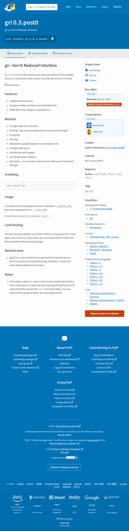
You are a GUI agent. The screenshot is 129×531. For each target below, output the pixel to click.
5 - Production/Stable (101, 209)
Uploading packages (24, 359)
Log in (105, 6)
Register (117, 6)
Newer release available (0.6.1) (104, 104)
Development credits (102, 371)
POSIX (93, 253)
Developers (96, 227)
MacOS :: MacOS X (99, 246)
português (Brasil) (52, 484)
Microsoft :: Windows (101, 250)
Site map (64, 452)
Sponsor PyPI (104, 367)
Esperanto (66, 486)
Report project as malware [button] (105, 313)
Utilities (94, 304)
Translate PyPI (102, 363)
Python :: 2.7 (96, 266)
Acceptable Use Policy (63, 406)
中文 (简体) (99, 484)
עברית (57, 486)
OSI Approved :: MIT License (104, 237)
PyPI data (91, 94)
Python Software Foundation (63, 443)
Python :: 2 (95, 263)
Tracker (93, 80)
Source (92, 75)
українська (67, 484)
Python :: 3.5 (96, 277)
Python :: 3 (95, 269)
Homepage (94, 70)
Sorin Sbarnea (113, 147)
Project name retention (24, 367)
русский (123, 484)
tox (91, 218)
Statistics (64, 363)
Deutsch (88, 484)
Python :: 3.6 (96, 280)
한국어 (77, 486)
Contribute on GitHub (102, 359)
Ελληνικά (78, 484)
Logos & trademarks (64, 367)
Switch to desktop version (64, 467)
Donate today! (64, 434)
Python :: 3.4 (96, 273)
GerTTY (13, 257)
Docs (78, 6)
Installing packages (24, 355)
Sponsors (91, 6)
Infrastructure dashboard (63, 359)
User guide (24, 363)
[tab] (15, 53)
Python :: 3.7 (96, 284)
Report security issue (64, 394)
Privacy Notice (63, 402)
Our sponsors (64, 371)
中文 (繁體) (112, 484)
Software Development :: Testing (107, 300)
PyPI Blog (63, 355)
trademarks (93, 440)
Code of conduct (63, 398)
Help (68, 6)
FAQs (25, 371)
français (30, 484)
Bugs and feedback (104, 355)
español (20, 484)
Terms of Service (63, 390)
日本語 (39, 484)
